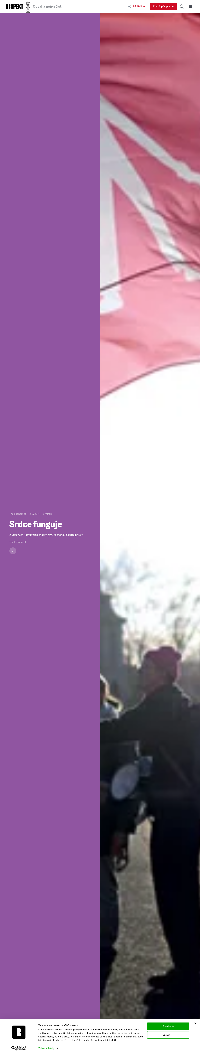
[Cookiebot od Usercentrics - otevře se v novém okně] (19, 1048)
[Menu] (190, 6)
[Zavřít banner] (195, 1024)
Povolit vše (168, 1026)
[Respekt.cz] (14, 6)
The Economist (17, 513)
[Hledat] (181, 6)
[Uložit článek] (12, 550)
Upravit (166, 1034)
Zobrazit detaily (46, 1048)
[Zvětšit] (150, 533)
